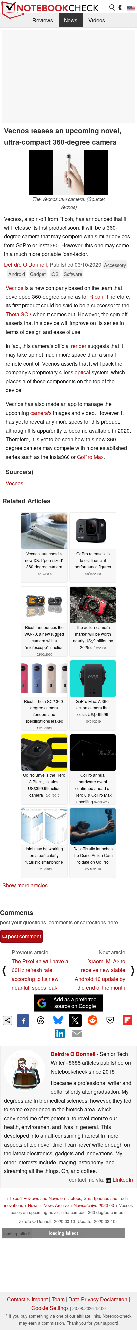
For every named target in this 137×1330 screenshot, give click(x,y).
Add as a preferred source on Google (75, 1002)
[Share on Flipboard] (127, 1020)
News (70, 20)
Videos (96, 20)
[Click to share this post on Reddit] (92, 1020)
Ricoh (96, 296)
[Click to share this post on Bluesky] (58, 1020)
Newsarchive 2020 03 (94, 1205)
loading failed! (16, 1233)
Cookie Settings (50, 1308)
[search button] (112, 7)
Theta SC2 (18, 314)
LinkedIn (122, 1179)
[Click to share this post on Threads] (40, 1020)
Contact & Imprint (27, 1299)
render (78, 346)
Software (73, 273)
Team (58, 1299)
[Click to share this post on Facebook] (23, 1020)
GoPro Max (90, 457)
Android (16, 273)
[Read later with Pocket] (110, 1020)
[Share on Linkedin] (60, 1033)
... (129, 20)
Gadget (38, 273)
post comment (24, 936)
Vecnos (14, 288)
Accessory (115, 264)
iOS (55, 273)
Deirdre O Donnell (25, 264)
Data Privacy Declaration (97, 1299)
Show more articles (25, 885)
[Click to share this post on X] (75, 1020)
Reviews (42, 20)
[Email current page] (77, 1033)
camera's (41, 413)
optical (82, 372)
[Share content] (7, 1020)
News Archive (56, 1205)
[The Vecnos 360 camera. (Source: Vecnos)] (68, 173)
